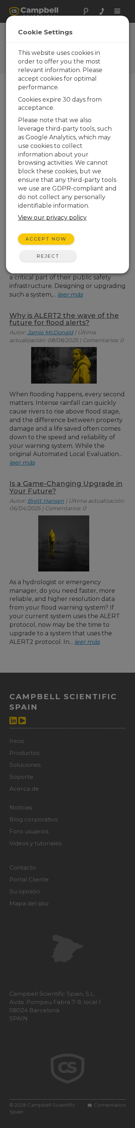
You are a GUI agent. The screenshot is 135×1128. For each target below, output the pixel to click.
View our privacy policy (52, 217)
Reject (48, 256)
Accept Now (46, 239)
